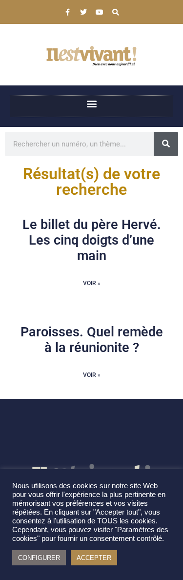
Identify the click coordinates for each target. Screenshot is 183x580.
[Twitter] (83, 12)
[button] (91, 104)
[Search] (115, 12)
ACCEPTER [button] (94, 557)
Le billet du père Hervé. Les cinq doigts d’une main (91, 240)
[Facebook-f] (67, 12)
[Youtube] (99, 12)
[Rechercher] (166, 144)
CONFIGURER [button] (39, 557)
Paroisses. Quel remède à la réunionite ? (91, 339)
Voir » (92, 283)
